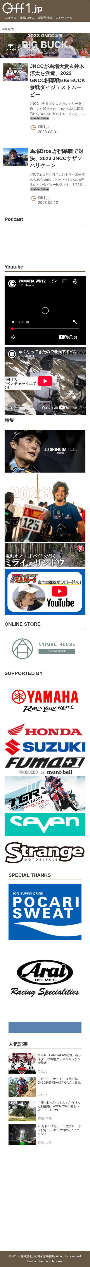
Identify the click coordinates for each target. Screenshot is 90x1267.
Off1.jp (44, 126)
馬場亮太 (22, 47)
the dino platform (50, 1261)
